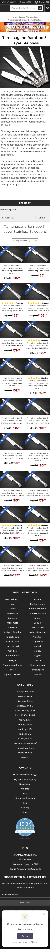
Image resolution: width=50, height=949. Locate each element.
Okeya (12, 660)
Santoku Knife (25, 701)
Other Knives (25, 752)
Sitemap (25, 807)
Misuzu (37, 651)
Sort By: (16, 241)
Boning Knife (25, 729)
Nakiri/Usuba (25, 738)
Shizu (37, 618)
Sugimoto (37, 641)
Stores (25, 812)
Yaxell (12, 608)
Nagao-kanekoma (12, 665)
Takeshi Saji (12, 637)
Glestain (12, 618)
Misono (38, 599)
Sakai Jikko (38, 627)
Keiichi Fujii (12, 655)
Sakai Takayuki (12, 599)
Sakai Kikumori (37, 632)
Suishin (37, 660)
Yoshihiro (13, 651)
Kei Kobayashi (37, 604)
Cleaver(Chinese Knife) (25, 743)
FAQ (25, 802)
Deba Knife (25, 734)
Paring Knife (25, 720)
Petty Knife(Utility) (25, 715)
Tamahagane (37, 669)
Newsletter (25, 784)
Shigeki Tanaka (12, 632)
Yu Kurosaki (12, 646)
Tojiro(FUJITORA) (12, 674)
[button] (25, 217)
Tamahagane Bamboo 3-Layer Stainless (25, 40)
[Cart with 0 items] (47, 8)
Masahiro (13, 627)
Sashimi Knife (25, 696)
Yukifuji (37, 637)
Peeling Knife (25, 724)
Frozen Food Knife (25, 748)
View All (37, 674)
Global (37, 646)
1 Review (44, 340)
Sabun (37, 622)
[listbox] (29, 241)
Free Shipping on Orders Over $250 (25, 1)
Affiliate (25, 788)
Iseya (12, 604)
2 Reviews (19, 303)
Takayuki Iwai (37, 665)
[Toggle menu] (4, 8)
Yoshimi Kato (12, 641)
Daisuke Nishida (37, 613)
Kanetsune (12, 613)
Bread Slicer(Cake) (25, 710)
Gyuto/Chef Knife (25, 691)
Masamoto (12, 622)
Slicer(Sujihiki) (25, 705)
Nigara (37, 655)
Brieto (12, 669)
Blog (25, 793)
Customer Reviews (25, 798)
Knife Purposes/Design (25, 774)
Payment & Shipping (25, 779)
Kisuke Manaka (37, 608)
